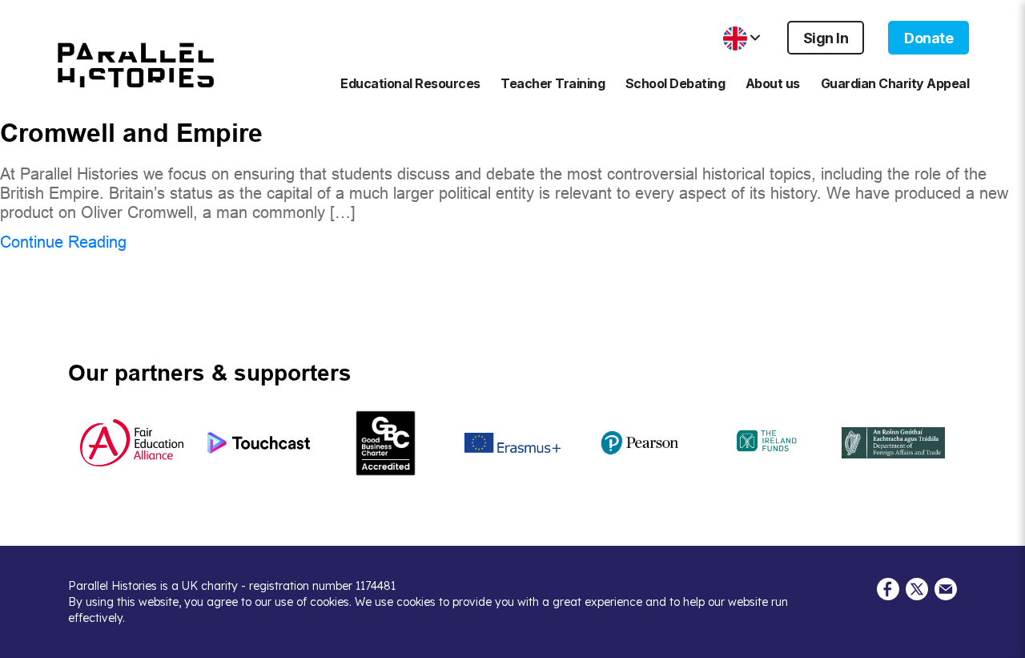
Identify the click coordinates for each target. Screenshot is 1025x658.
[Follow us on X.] (917, 587)
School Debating (675, 83)
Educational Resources (410, 83)
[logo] (136, 71)
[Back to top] (1001, 638)
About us (773, 83)
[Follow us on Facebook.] (888, 587)
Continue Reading (63, 242)
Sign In (826, 38)
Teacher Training (552, 83)
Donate (928, 38)
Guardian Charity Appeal (895, 83)
